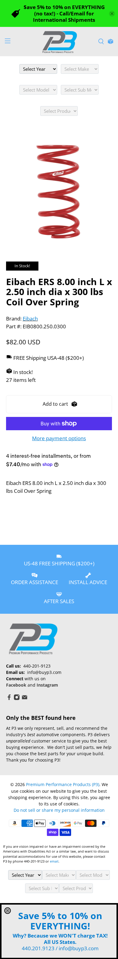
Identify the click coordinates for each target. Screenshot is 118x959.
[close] (8, 911)
